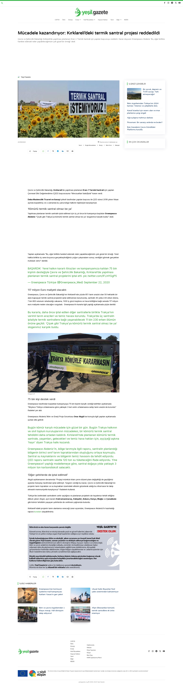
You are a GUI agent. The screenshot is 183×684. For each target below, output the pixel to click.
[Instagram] (168, 3)
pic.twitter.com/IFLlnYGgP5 (100, 275)
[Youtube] (179, 3)
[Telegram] (172, 3)
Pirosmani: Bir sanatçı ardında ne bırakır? (144, 122)
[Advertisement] (91, 59)
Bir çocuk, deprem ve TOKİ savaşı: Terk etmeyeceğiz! (152, 91)
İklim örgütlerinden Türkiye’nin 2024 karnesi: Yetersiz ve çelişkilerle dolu (142, 104)
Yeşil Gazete (26, 77)
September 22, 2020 (97, 282)
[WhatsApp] (43, 151)
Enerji (101, 145)
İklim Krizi (109, 145)
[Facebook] (164, 3)
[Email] (67, 151)
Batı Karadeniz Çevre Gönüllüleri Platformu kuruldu (141, 128)
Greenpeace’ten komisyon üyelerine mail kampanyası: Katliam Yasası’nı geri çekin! (51, 591)
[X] (176, 3)
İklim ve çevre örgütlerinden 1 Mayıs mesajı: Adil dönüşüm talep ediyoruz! (52, 610)
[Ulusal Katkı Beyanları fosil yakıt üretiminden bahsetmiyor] (80, 595)
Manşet (117, 145)
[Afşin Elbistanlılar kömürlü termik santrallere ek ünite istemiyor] (80, 614)
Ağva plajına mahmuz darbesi (140, 118)
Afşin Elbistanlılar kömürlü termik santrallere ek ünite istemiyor (103, 610)
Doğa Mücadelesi (90, 145)
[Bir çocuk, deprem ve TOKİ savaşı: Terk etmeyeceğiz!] (134, 94)
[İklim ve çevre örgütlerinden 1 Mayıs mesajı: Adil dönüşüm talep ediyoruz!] (27, 614)
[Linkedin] (62, 151)
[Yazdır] (72, 151)
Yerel (80, 145)
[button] (2, 3)
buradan (38, 512)
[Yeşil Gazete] (19, 77)
